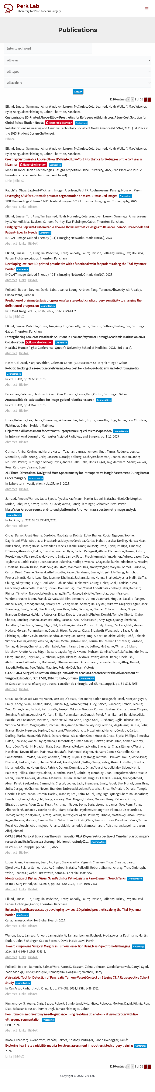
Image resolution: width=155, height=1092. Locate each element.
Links (8, 181)
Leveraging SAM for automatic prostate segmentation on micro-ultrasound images (61, 196)
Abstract (11, 207)
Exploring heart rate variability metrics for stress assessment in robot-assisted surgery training (69, 1045)
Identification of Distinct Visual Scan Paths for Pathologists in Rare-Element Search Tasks (65, 878)
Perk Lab (27, 6)
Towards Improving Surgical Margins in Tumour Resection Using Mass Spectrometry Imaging (67, 946)
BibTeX (10, 139)
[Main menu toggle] (147, 8)
